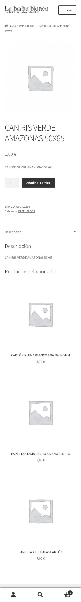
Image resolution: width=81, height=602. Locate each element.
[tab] (40, 232)
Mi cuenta (13, 595)
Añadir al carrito (38, 182)
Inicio (13, 26)
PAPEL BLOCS (27, 26)
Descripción (13, 232)
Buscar (40, 595)
